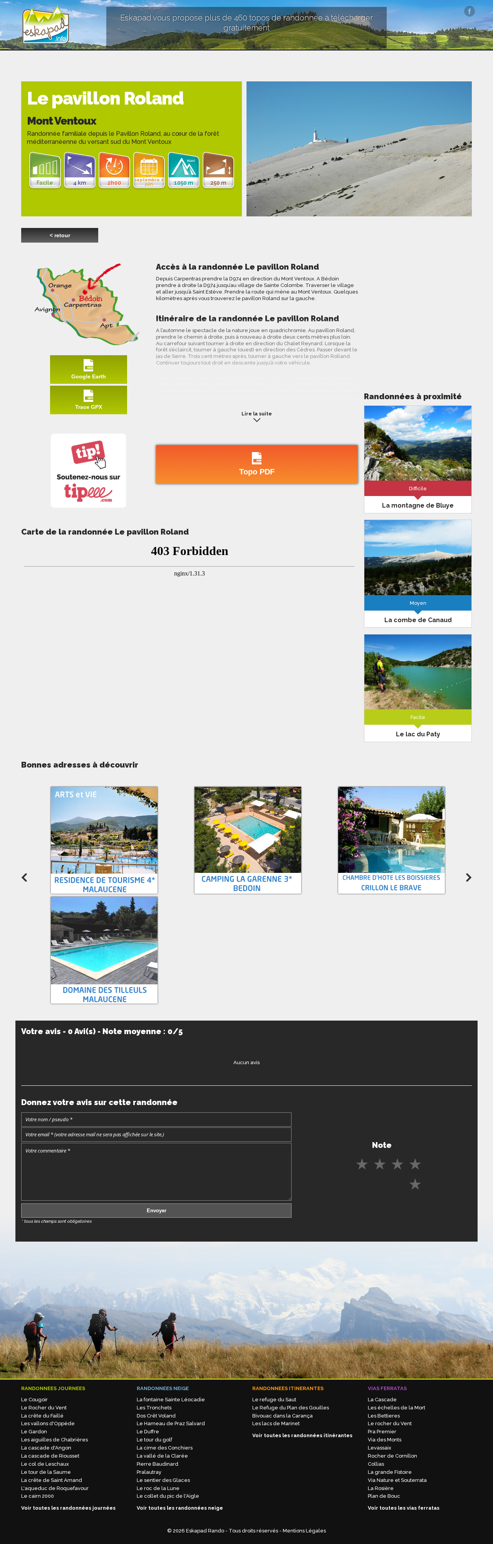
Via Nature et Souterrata (397, 1480)
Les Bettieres (384, 1416)
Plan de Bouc (384, 1496)
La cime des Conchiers (165, 1448)
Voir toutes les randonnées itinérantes (302, 1435)
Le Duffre (148, 1431)
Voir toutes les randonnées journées (68, 1508)
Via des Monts (384, 1440)
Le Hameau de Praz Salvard (171, 1423)
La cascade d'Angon (46, 1448)
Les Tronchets (154, 1408)
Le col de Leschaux (45, 1464)
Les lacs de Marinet (276, 1423)
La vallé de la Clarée (162, 1456)
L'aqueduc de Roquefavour (55, 1488)
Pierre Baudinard (157, 1464)
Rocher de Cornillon (392, 1456)
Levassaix (379, 1448)
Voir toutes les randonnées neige (180, 1508)
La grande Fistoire (390, 1472)
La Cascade (382, 1399)
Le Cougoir (34, 1399)
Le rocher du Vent (390, 1423)
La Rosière (381, 1488)
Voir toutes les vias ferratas (403, 1508)
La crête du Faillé (42, 1416)
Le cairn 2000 (37, 1496)
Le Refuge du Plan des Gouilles (290, 1408)
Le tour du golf (154, 1440)
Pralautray (149, 1472)
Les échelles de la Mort (396, 1408)
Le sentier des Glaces (163, 1480)
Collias (376, 1464)
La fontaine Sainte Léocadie (171, 1399)
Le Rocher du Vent (44, 1408)
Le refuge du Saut (274, 1399)
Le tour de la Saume (46, 1472)
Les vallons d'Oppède (48, 1423)
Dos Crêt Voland (156, 1416)
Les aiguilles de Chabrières (54, 1440)
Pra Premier (382, 1431)
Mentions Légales (304, 1531)
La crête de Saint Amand (51, 1480)
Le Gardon (34, 1431)
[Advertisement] (418, 316)
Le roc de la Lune (158, 1488)
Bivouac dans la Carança (282, 1416)
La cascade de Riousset (50, 1456)
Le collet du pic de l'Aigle (168, 1496)
